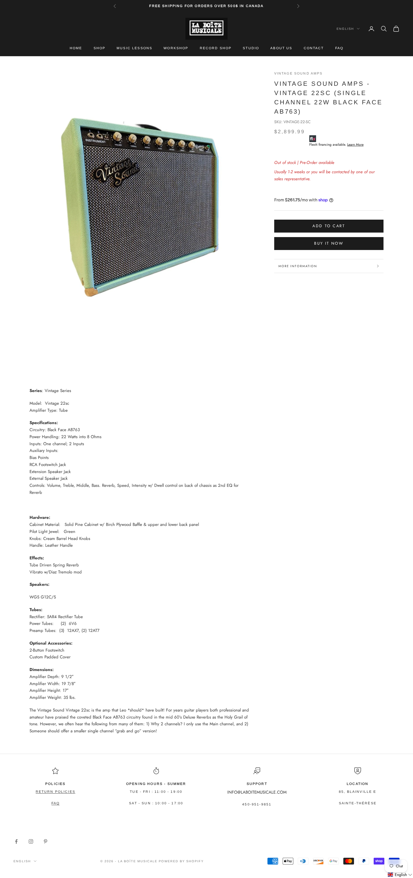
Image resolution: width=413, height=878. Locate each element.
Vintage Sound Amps (298, 73)
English (345, 28)
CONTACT (314, 48)
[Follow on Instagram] (31, 841)
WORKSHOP (176, 48)
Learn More (355, 144)
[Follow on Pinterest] (45, 841)
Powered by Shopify (181, 861)
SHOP (100, 48)
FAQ (339, 48)
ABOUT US (281, 48)
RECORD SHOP (216, 48)
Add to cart (328, 226)
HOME (76, 48)
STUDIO (251, 48)
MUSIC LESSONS (134, 48)
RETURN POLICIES (55, 792)
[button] (400, 875)
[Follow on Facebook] (16, 841)
